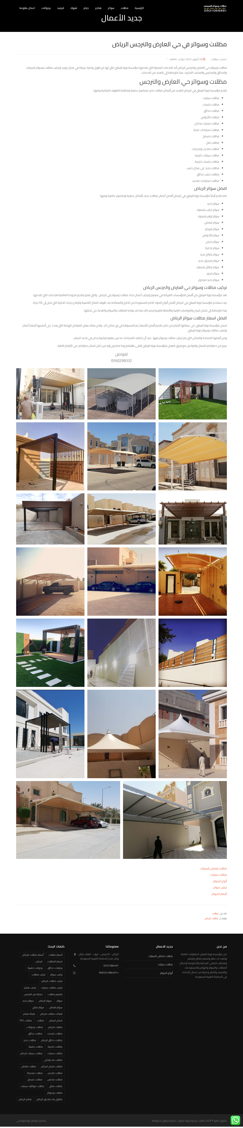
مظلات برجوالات (34, 1027)
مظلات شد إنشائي (53, 1060)
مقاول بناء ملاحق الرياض (49, 1099)
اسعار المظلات (54, 961)
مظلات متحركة (35, 1073)
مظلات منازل (55, 1086)
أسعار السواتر (219, 894)
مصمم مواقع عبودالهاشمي (31, 1120)
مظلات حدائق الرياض (51, 1040)
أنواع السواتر (220, 881)
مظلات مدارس (54, 1079)
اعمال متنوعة (27, 8)
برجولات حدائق (54, 968)
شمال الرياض (55, 1020)
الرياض (39, 961)
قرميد (60, 8)
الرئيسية (139, 8)
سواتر (111, 8)
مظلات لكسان (54, 1073)
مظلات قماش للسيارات (213, 868)
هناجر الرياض (25, 1099)
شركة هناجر (29, 1013)
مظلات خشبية (35, 1046)
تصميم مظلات (54, 994)
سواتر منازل (38, 1007)
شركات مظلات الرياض (51, 1013)
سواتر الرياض (45, 1000)
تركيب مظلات (38, 974)
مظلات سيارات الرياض (31, 1053)
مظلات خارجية (55, 1046)
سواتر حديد (28, 1000)
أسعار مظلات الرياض (33, 954)
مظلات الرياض (211, 918)
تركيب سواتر (220, 887)
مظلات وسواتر (54, 1092)
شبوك (73, 8)
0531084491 (111, 965)
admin (173, 59)
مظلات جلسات (54, 1033)
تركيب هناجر (30, 987)
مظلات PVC (26, 1020)
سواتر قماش (55, 1007)
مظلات (124, 8)
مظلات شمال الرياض (51, 1066)
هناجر (98, 8)
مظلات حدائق (35, 1033)
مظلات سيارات (218, 874)
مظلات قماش (28, 1066)
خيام (86, 8)
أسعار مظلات (55, 954)
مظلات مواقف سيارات (32, 1086)
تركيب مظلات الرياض (51, 981)
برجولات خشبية (35, 968)
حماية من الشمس (33, 994)
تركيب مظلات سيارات (51, 987)
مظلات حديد (29, 1040)
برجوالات (46, 8)
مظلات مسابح (35, 1079)
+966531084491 (109, 972)
